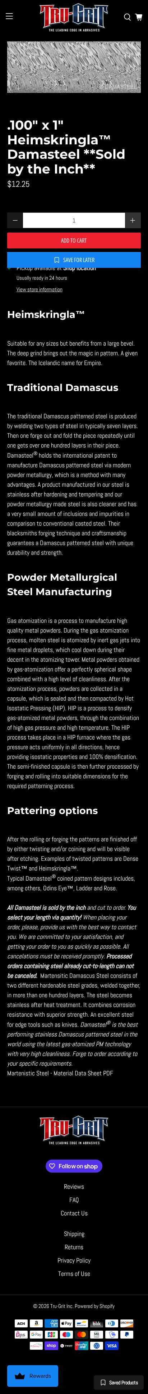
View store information (40, 289)
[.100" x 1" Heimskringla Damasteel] (73, 67)
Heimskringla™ (58, 868)
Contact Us (74, 1213)
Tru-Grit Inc (61, 1306)
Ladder (84, 888)
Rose (110, 888)
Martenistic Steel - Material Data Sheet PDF (60, 1073)
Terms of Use (74, 1273)
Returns (74, 1247)
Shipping (74, 1233)
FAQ (74, 1200)
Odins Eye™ (58, 888)
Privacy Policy (74, 1260)
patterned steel (84, 465)
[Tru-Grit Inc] (74, 17)
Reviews (74, 1186)
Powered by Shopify (95, 1306)
